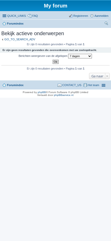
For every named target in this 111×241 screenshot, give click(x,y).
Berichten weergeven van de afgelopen (43, 55)
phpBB (42, 92)
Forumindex (15, 23)
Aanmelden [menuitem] (101, 15)
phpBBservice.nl (63, 95)
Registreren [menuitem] (80, 15)
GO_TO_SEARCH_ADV (19, 39)
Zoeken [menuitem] (106, 24)
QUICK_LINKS (16, 15)
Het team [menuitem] (93, 85)
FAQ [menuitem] (35, 15)
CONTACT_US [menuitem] (71, 85)
